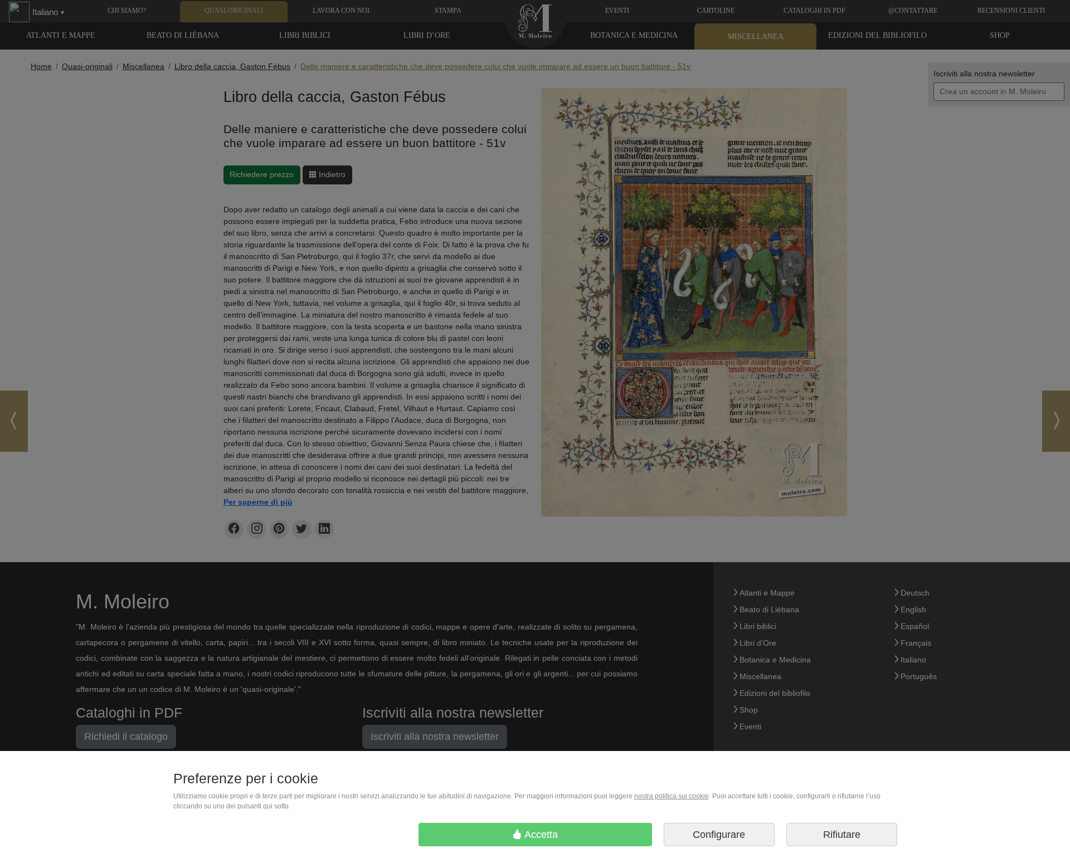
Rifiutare (841, 834)
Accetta (540, 834)
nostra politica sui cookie (671, 796)
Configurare (719, 834)
